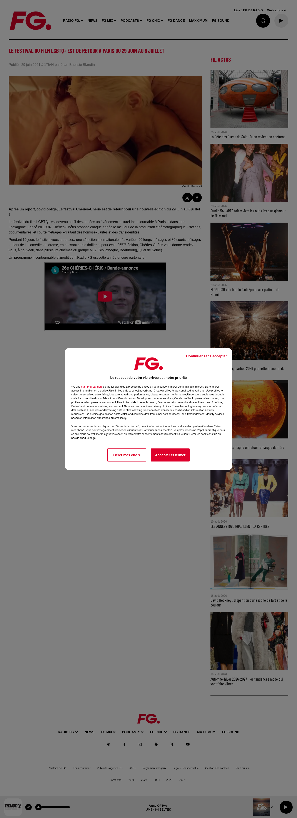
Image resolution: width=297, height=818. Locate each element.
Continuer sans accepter (206, 355)
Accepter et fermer (170, 454)
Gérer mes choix (126, 454)
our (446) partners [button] (91, 386)
